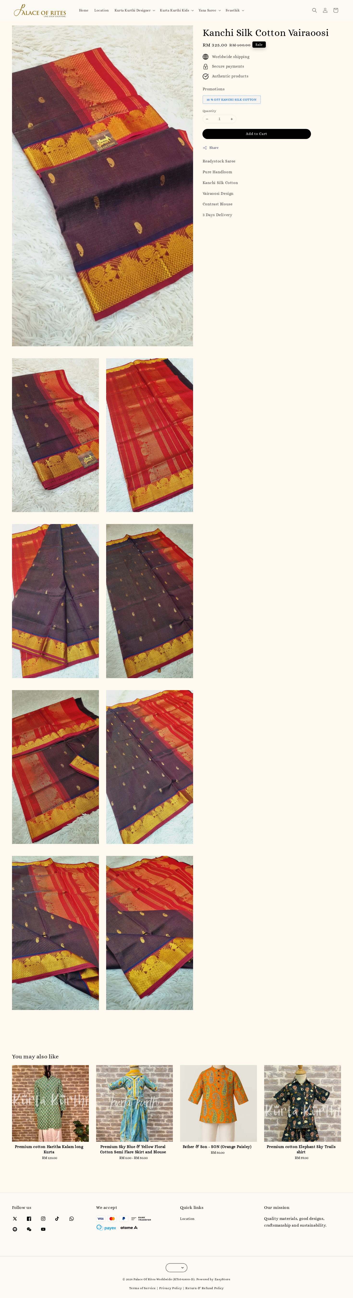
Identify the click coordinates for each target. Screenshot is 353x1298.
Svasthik (233, 10)
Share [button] (214, 148)
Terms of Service (142, 1288)
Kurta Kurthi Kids (174, 10)
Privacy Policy (170, 1288)
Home (84, 10)
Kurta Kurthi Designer (133, 10)
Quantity (209, 111)
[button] (314, 10)
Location (101, 10)
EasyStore (223, 1279)
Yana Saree (207, 10)
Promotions (214, 89)
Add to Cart (256, 134)
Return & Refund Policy (204, 1288)
